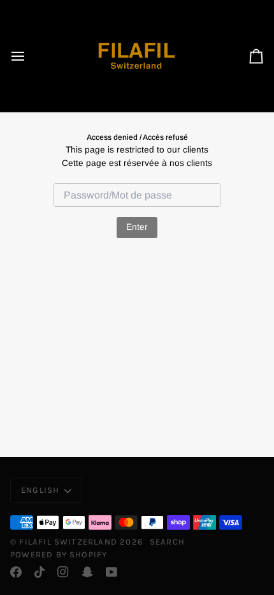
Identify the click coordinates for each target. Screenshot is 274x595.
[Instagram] (63, 572)
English (40, 490)
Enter (137, 227)
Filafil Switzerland (69, 541)
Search (167, 541)
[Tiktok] (39, 572)
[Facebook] (16, 572)
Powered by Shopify (58, 554)
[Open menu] (29, 56)
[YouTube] (111, 572)
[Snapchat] (87, 572)
